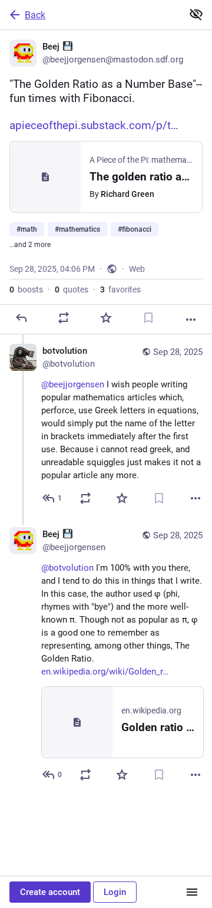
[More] (191, 319)
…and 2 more (30, 245)
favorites (120, 289)
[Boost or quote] (64, 318)
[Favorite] (106, 318)
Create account (50, 892)
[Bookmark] (148, 318)
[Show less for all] (196, 14)
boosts (26, 289)
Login (115, 892)
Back (35, 15)
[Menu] (192, 892)
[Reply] (21, 318)
